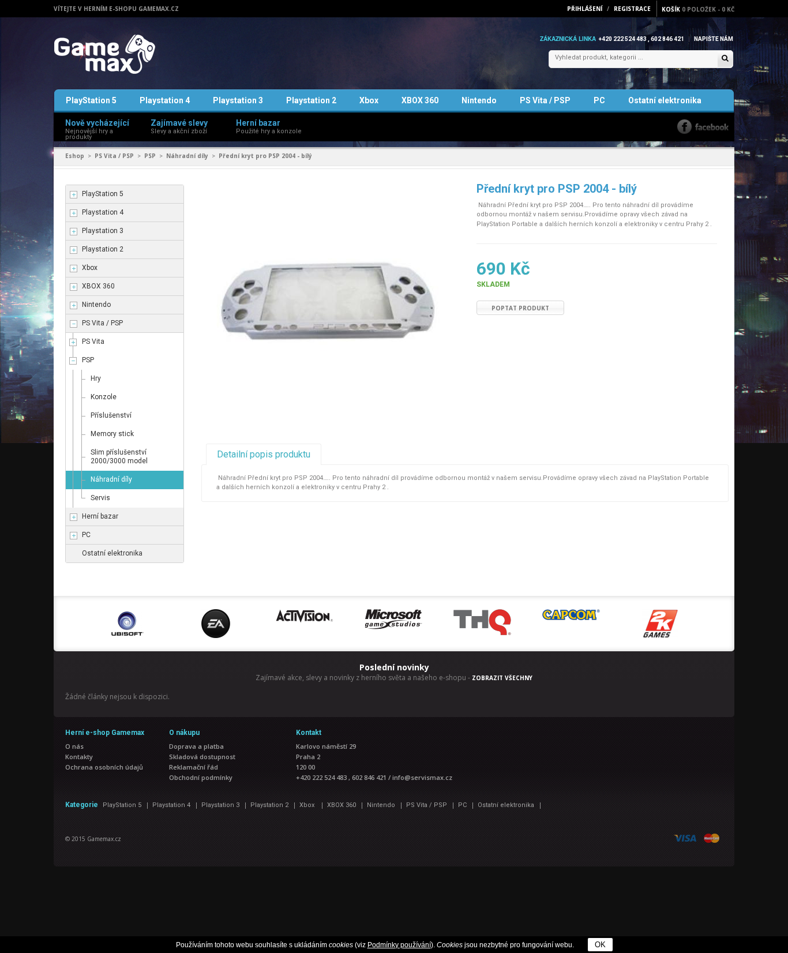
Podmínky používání (399, 945)
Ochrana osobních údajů (104, 767)
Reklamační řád (193, 767)
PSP (150, 156)
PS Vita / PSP (545, 100)
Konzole (104, 397)
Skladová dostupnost (202, 756)
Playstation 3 (238, 100)
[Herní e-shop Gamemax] (132, 54)
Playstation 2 (311, 100)
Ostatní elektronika (664, 100)
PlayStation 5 (91, 100)
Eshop (74, 156)
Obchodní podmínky (200, 777)
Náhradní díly (187, 156)
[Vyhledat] (725, 59)
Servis (100, 498)
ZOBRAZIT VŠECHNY (502, 678)
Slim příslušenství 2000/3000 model (119, 456)
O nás (74, 746)
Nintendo (479, 100)
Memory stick (112, 434)
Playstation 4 (165, 100)
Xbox (368, 100)
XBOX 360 (419, 100)
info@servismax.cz (422, 777)
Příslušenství (111, 415)
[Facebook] (703, 126)
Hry (96, 378)
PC (599, 100)
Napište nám (713, 39)
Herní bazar (100, 516)
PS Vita (93, 341)
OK (600, 944)
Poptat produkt (520, 308)
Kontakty (79, 756)
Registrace (632, 9)
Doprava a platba (196, 746)
